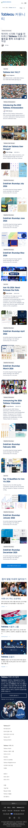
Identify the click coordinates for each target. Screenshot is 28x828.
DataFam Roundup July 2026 (13, 184)
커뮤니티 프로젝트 (8, 759)
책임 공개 (23, 810)
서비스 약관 (9, 810)
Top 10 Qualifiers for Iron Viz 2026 (13, 480)
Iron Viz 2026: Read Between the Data (11, 288)
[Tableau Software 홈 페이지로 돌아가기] (6, 2)
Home (3, 7)
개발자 (13, 807)
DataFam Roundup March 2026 (11, 367)
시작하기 (3, 606)
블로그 (7, 7)
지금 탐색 (3, 666)
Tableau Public (7, 748)
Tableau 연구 (7, 737)
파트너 (5, 774)
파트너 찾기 (6, 776)
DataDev (6, 757)
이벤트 (5, 768)
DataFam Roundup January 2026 (11, 516)
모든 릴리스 (6, 796)
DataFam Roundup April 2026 (14, 332)
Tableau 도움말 (7, 793)
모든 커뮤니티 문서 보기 (14, 566)
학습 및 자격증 (7, 791)
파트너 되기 (6, 779)
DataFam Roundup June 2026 (14, 219)
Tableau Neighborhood (10, 762)
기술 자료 (6, 788)
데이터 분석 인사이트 (9, 734)
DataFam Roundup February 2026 (11, 445)
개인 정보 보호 (17, 810)
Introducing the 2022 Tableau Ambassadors (13, 106)
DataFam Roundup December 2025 (11, 551)
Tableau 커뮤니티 (12, 7)
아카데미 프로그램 (8, 765)
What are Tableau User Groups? (13, 147)
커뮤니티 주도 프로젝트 (11, 598)
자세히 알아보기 (4, 636)
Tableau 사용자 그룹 (10, 626)
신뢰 (5, 807)
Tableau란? (7, 726)
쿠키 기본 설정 (6, 813)
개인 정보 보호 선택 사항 (19, 813)
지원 (5, 785)
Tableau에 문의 (7, 740)
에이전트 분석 (7, 728)
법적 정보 (4, 810)
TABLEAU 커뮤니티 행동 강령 (7, 699)
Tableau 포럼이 (7, 657)
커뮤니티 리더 (7, 754)
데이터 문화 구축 (8, 731)
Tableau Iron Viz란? (11, 72)
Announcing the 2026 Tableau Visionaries (12, 401)
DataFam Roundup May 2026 (13, 254)
